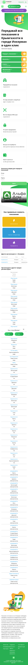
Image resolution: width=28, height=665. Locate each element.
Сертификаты (21, 644)
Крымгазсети (4, 259)
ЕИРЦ (14, 362)
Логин (2, 173)
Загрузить (21, 2)
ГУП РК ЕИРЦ (14, 350)
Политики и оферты (12, 647)
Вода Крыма (14, 278)
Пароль (3, 178)
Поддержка (12, 644)
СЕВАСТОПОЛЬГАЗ (14, 573)
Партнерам (5, 648)
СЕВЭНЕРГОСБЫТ (14, 579)
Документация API (21, 647)
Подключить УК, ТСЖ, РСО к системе (14, 10)
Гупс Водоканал (14, 356)
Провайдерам (6, 646)
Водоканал (14, 344)
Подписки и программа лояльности (12, 652)
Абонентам (5, 644)
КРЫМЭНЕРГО (4, 262)
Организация (4, 257)
